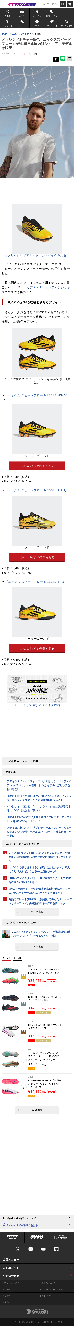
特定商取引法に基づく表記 (51, 1289)
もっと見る (37, 911)
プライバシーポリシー (12, 1283)
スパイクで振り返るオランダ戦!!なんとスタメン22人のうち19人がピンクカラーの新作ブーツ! (39, 869)
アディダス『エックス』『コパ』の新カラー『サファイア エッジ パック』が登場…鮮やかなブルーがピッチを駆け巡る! (39, 785)
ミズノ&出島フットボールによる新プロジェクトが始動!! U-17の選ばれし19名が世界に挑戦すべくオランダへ (40, 856)
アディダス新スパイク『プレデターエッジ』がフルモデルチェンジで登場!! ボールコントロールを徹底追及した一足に (39, 831)
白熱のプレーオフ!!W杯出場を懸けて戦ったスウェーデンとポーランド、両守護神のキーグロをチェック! (40, 901)
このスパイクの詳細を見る (37, 465)
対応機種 (6, 1295)
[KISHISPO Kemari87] (37, 1312)
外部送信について (47, 1283)
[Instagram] (30, 1249)
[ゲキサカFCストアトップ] (12, 1238)
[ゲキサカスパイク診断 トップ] (61, 1238)
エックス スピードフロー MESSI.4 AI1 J (36, 490)
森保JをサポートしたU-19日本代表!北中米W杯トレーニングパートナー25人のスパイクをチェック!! (39, 890)
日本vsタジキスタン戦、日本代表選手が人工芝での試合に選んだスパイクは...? (40, 880)
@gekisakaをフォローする (21, 1218)
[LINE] (56, 1249)
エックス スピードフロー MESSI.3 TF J (36, 581)
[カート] (69, 4)
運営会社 (6, 1302)
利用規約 (6, 1289)
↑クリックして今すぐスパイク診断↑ (37, 705)
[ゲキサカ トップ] (37, 1238)
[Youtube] (43, 1249)
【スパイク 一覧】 (24, 54)
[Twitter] (18, 1249)
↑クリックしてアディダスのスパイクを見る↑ (37, 255)
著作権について (46, 1295)
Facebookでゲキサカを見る (22, 1225)
